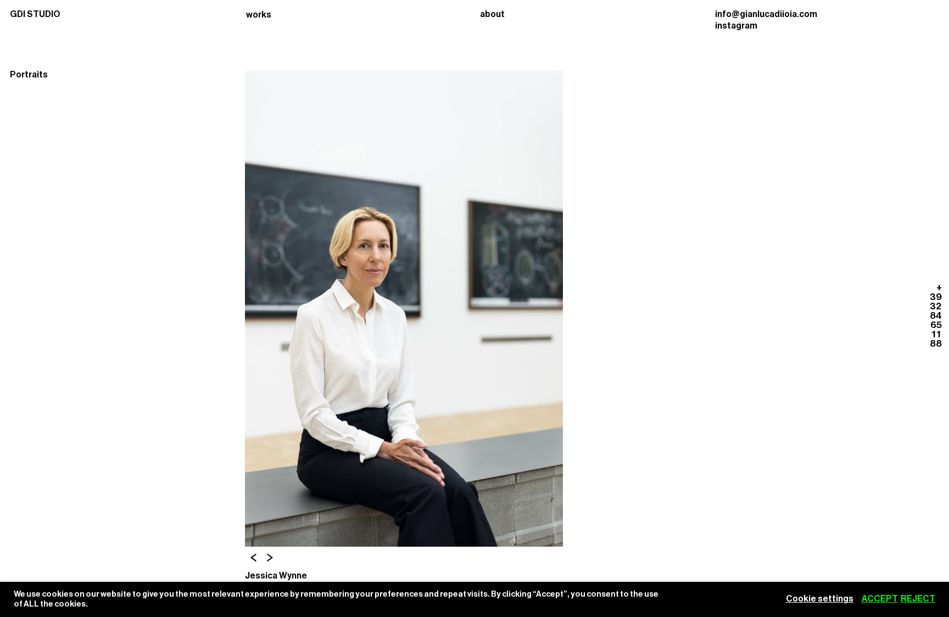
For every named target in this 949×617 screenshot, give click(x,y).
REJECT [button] (918, 598)
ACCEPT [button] (880, 598)
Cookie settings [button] (819, 598)
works (258, 14)
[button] (253, 558)
